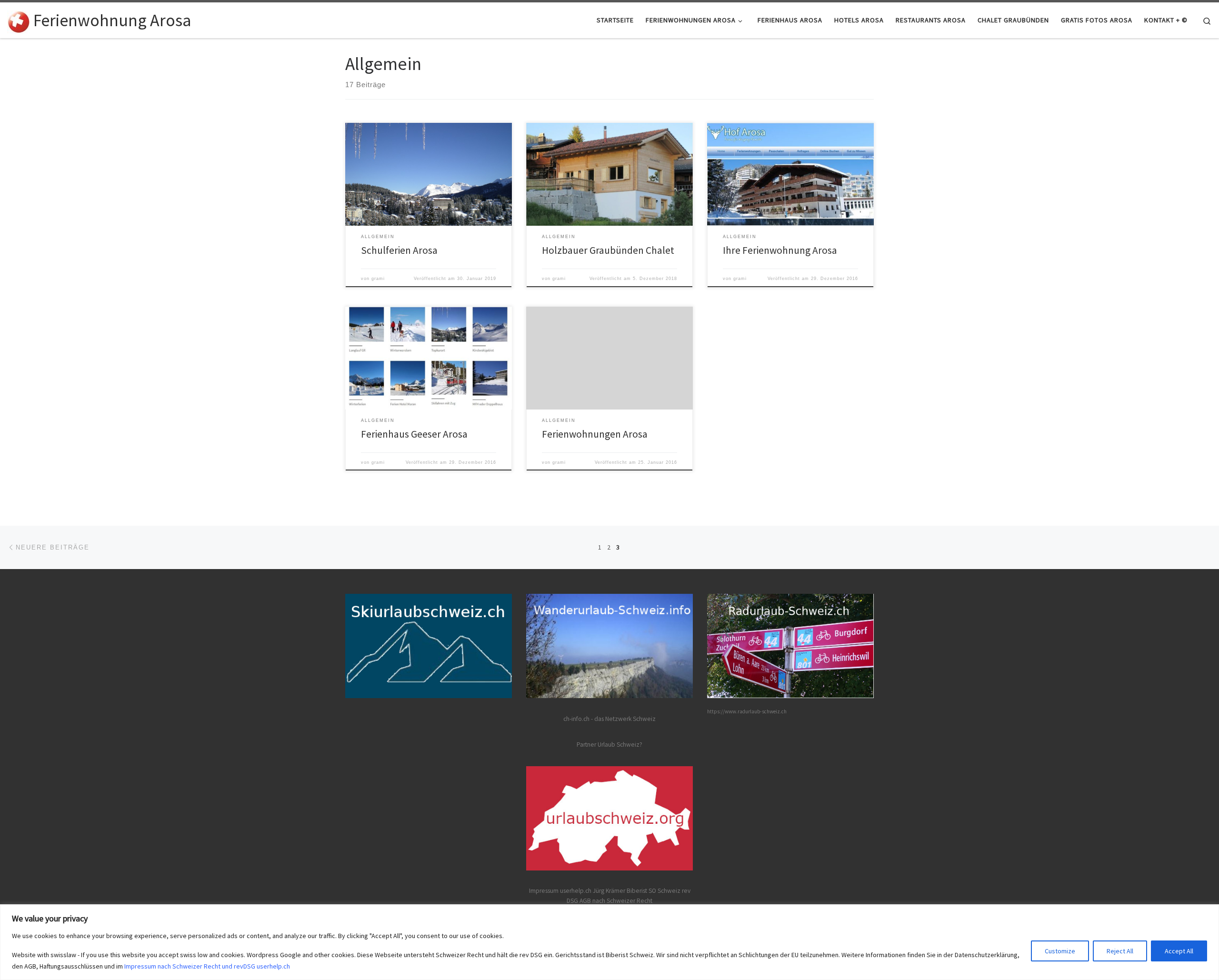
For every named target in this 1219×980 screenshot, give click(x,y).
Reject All (1120, 951)
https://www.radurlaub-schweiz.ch (747, 711)
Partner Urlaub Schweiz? (609, 744)
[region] (609, 942)
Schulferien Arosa (399, 250)
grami (378, 278)
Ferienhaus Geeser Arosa (414, 434)
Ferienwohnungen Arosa (595, 434)
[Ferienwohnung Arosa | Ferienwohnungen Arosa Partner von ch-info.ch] (18, 19)
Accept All (1179, 951)
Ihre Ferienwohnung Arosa (780, 250)
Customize (1060, 951)
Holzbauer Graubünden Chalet (608, 250)
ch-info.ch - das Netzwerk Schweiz (609, 719)
